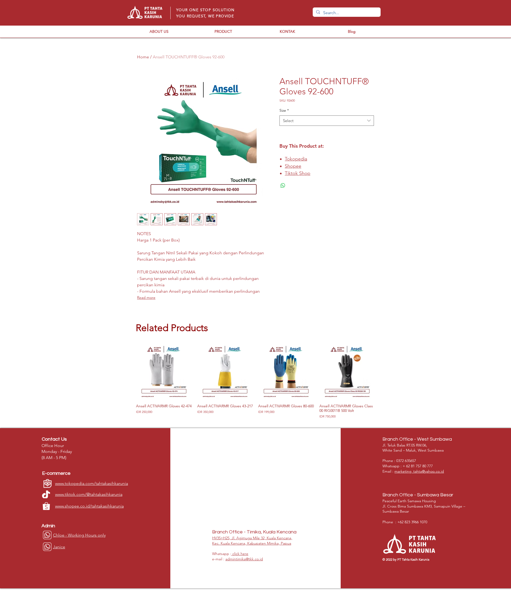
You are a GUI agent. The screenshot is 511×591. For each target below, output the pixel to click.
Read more (146, 297)
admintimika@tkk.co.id (244, 559)
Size (284, 110)
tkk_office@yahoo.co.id (244, 471)
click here (239, 553)
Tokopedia (296, 159)
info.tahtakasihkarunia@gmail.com (253, 519)
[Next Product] (383, 371)
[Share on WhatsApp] (283, 185)
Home (143, 56)
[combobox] (326, 120)
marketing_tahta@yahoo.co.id (419, 471)
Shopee (293, 166)
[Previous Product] (128, 371)
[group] (255, 381)
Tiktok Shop (297, 173)
